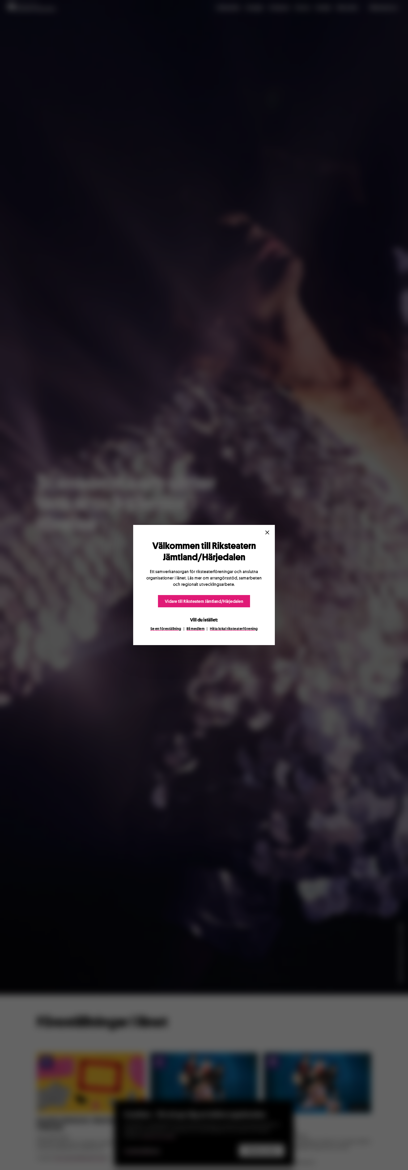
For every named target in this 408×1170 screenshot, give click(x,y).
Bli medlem (195, 628)
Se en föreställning (165, 628)
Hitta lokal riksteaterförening (234, 628)
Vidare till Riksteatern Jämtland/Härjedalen (204, 601)
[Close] (267, 532)
